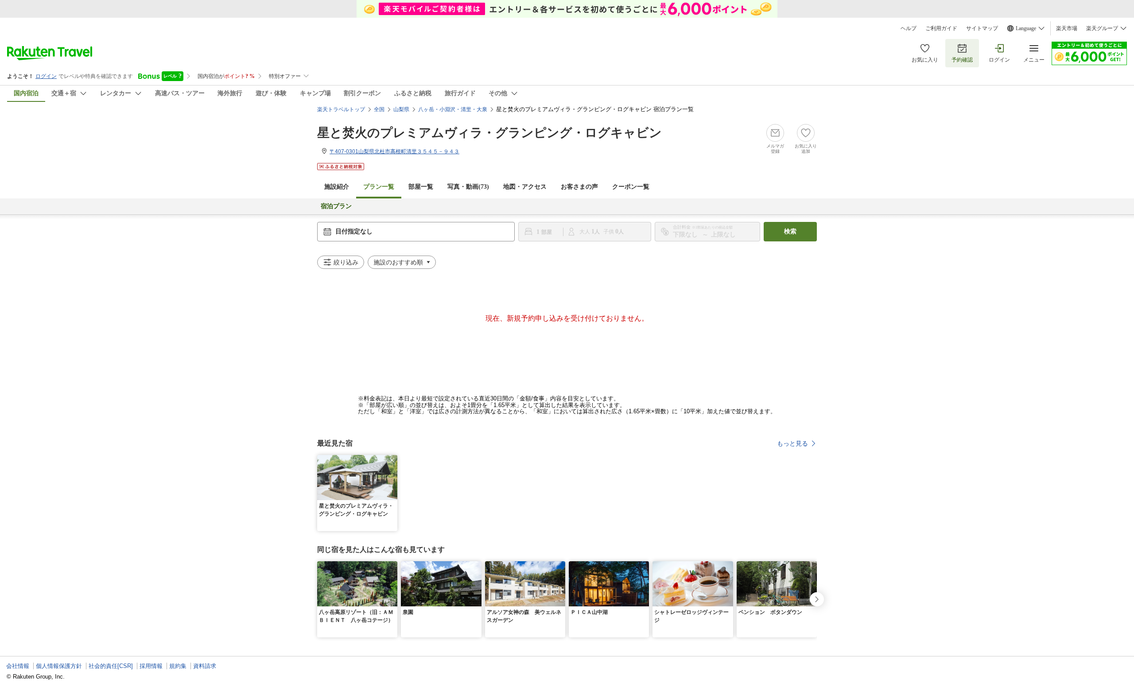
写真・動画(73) (468, 186)
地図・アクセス (525, 186)
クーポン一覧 (630, 186)
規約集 (177, 666)
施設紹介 (336, 186)
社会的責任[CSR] (111, 666)
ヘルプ (909, 28)
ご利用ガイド (941, 28)
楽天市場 (1066, 28)
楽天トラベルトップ (341, 109)
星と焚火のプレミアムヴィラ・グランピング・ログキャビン (489, 133)
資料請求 (204, 666)
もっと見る (792, 443)
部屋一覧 (420, 186)
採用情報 (151, 666)
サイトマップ (982, 28)
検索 (790, 231)
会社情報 (17, 666)
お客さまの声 (579, 186)
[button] (392, 460)
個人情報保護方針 (59, 666)
